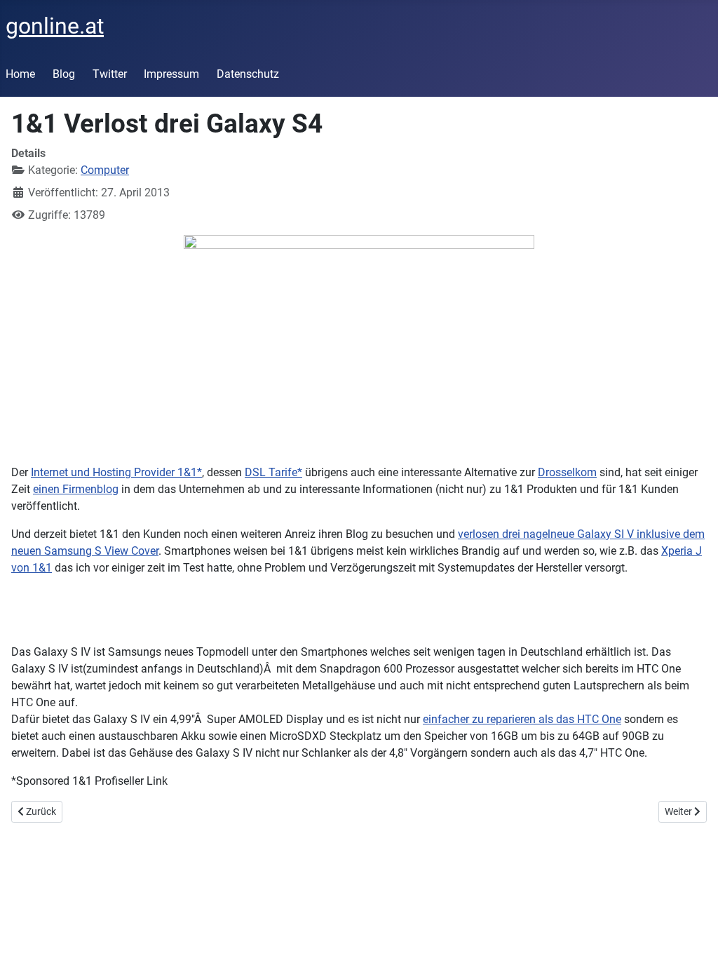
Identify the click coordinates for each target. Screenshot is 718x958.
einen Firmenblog (75, 489)
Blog (64, 74)
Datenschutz (248, 74)
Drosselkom (567, 472)
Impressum (171, 74)
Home (20, 74)
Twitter (110, 74)
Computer (105, 170)
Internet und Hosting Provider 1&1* (116, 472)
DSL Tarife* (273, 472)
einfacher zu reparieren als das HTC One (522, 719)
